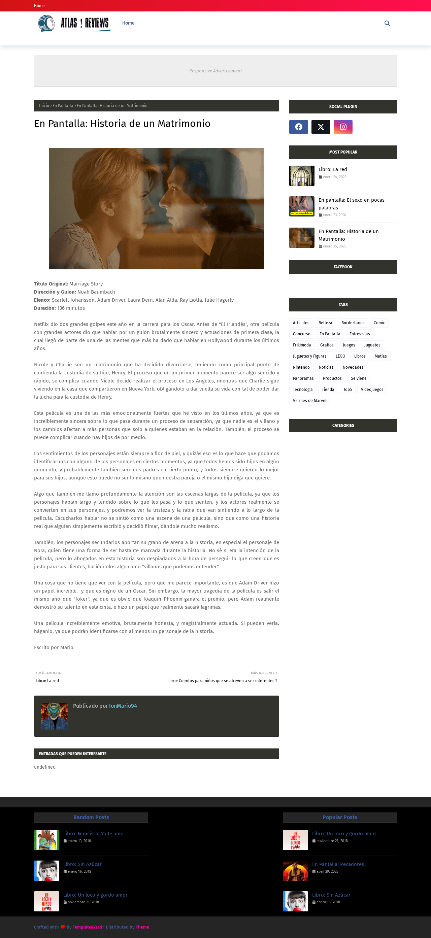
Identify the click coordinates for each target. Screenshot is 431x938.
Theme (142, 927)
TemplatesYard (87, 927)
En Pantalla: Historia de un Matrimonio (349, 235)
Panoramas (303, 378)
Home (39, 5)
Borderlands (353, 323)
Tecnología (303, 389)
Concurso (301, 334)
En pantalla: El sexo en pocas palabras (352, 204)
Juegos (349, 345)
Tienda (328, 389)
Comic (379, 323)
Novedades (353, 367)
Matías (381, 356)
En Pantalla (63, 105)
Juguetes (372, 345)
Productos (332, 378)
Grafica (327, 345)
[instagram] (343, 127)
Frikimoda (302, 345)
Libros (360, 356)
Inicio (44, 105)
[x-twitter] (320, 127)
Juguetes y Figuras (310, 356)
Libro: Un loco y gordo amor (95, 895)
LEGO (340, 356)
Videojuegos (372, 389)
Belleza (325, 323)
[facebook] (298, 127)
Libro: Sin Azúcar (82, 864)
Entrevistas (360, 334)
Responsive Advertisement (215, 70)
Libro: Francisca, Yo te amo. (94, 834)
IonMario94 (122, 706)
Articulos (301, 323)
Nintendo (301, 367)
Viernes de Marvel (310, 400)
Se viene (359, 378)
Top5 (347, 389)
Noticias (326, 367)
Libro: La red (333, 169)
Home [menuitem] (128, 23)
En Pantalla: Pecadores (338, 864)
